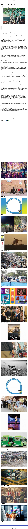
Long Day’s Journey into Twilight (5, 250)
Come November (3, 196)
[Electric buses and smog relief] (14, 440)
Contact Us (11, 525)
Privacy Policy (16, 525)
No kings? (2, 521)
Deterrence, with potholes (4, 268)
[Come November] (14, 188)
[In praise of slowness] (14, 368)
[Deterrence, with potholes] (14, 260)
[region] (14, 127)
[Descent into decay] (14, 459)
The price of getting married (5, 178)
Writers (14, 525)
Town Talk (2, 214)
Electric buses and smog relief (5, 449)
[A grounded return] (14, 332)
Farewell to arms (3, 358)
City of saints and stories (4, 232)
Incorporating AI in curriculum (5, 304)
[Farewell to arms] (14, 350)
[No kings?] (14, 513)
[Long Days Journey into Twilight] (14, 242)
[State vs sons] (14, 404)
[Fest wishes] (14, 422)
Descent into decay (3, 467)
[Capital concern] (14, 278)
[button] (6, 120)
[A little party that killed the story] (14, 314)
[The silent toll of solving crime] (14, 477)
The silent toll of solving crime (5, 485)
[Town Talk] (14, 206)
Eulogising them (3, 503)
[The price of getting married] (14, 170)
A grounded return (3, 340)
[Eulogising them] (14, 495)
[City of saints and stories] (14, 224)
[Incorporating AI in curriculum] (14, 296)
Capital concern (3, 286)
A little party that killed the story (5, 322)
